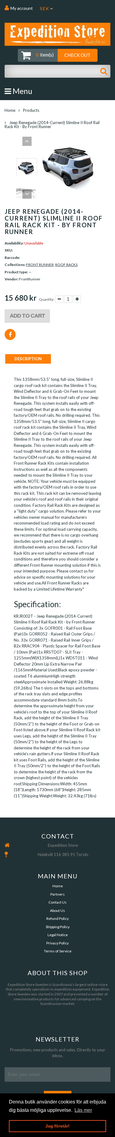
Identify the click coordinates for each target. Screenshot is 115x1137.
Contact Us (57, 902)
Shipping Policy (58, 926)
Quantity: (46, 299)
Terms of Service (57, 951)
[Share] (10, 334)
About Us (57, 910)
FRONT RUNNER (40, 264)
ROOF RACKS (66, 264)
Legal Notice (58, 934)
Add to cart (27, 316)
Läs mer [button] (83, 1110)
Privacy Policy (57, 943)
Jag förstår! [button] (57, 1125)
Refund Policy (57, 918)
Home (10, 110)
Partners (57, 894)
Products (31, 110)
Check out (77, 55)
